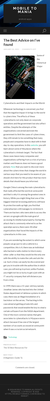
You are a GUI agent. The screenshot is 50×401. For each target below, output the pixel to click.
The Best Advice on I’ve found (21, 42)
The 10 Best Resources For (15, 346)
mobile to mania (25, 10)
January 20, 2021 (11, 49)
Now (13, 166)
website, (34, 145)
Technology (12, 337)
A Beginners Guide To (13, 356)
